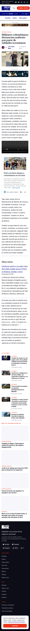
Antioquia (14, 384)
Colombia (7, 18)
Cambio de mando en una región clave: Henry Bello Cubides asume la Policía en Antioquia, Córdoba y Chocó (15, 269)
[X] (27, 2)
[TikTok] (24, 2)
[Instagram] (21, 2)
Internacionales (6, 32)
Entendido (15, 626)
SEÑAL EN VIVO (24, 8)
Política (14, 18)
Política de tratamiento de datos (16, 622)
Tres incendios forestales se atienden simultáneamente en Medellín (19, 388)
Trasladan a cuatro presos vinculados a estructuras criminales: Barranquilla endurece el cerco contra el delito (19, 402)
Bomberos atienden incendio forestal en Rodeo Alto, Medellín (17, 416)
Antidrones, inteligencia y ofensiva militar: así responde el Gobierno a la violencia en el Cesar (19, 375)
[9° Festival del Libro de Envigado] (15, 74)
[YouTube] (16, 2)
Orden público (23, 18)
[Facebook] (19, 2)
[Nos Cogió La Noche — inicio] (6, 8)
